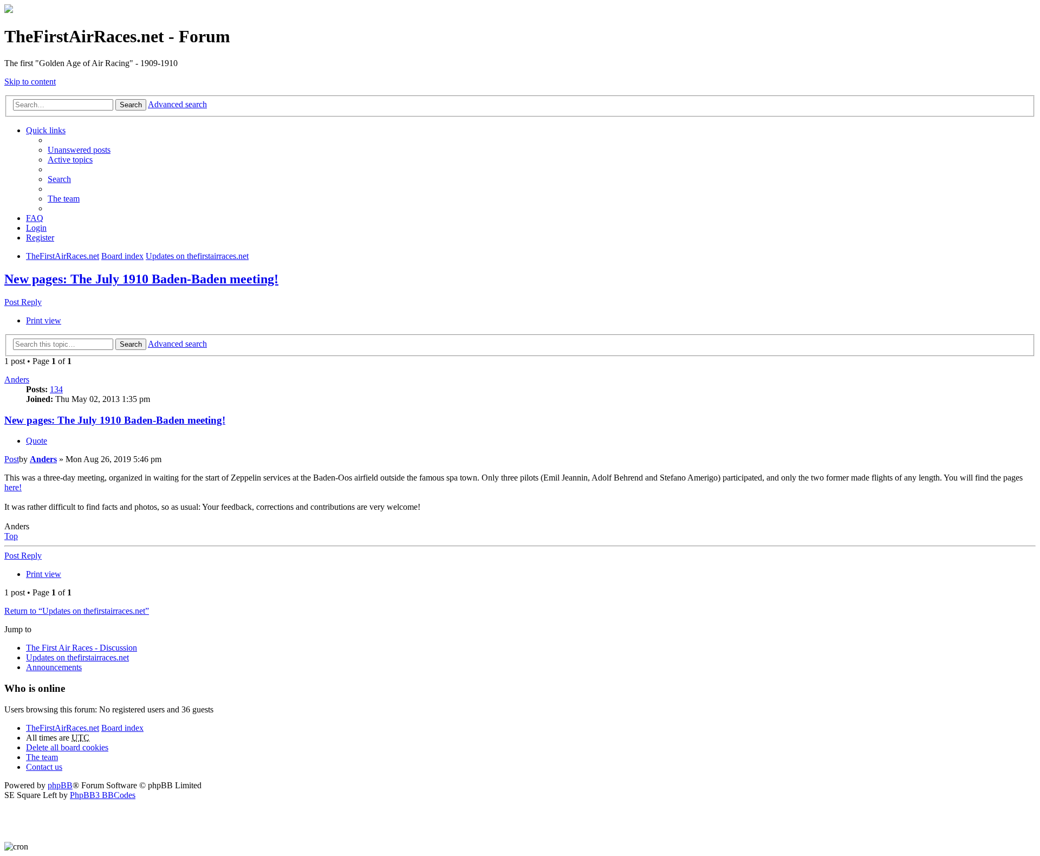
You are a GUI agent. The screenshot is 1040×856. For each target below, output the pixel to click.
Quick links (46, 130)
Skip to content (30, 81)
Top (11, 536)
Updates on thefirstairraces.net (77, 657)
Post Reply (23, 302)
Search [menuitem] (59, 179)
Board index (122, 727)
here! (13, 487)
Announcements (54, 667)
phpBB (60, 785)
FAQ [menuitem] (34, 218)
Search (131, 105)
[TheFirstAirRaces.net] (8, 10)
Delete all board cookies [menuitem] (67, 747)
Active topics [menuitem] (70, 159)
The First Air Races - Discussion (81, 647)
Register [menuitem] (40, 237)
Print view (43, 320)
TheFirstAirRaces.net (62, 727)
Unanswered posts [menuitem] (79, 149)
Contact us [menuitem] (44, 766)
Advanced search (177, 104)
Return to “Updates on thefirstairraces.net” (76, 610)
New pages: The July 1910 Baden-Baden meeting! (141, 279)
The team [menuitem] (64, 198)
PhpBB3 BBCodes (102, 795)
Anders (16, 379)
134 (56, 389)
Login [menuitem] (36, 227)
